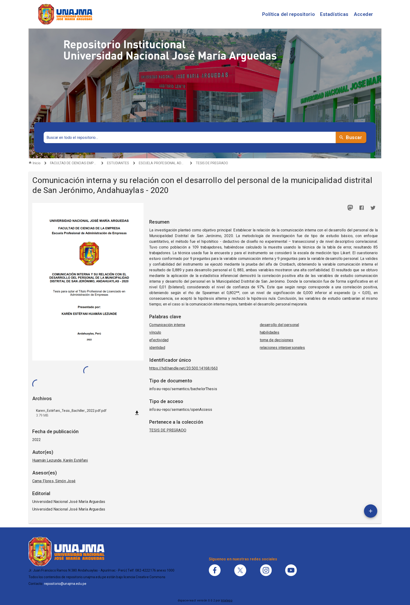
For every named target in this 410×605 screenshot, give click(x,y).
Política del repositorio (288, 14)
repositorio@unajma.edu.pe (65, 584)
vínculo (155, 332)
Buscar (354, 137)
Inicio (37, 163)
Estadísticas (334, 14)
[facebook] (361, 207)
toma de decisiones (277, 340)
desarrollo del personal (279, 325)
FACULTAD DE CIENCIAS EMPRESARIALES (74, 163)
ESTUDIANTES (118, 163)
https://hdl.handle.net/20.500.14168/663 (183, 368)
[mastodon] (350, 207)
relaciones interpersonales (282, 347)
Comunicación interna (167, 325)
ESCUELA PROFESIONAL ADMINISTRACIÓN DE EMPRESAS (162, 163)
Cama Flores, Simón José (53, 481)
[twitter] (373, 207)
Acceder (363, 14)
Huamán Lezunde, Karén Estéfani (60, 460)
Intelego (226, 600)
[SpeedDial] (370, 511)
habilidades (270, 332)
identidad (157, 347)
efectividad (158, 340)
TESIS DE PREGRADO (212, 163)
